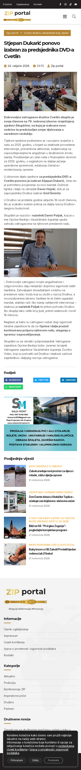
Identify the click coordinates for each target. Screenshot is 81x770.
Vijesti (64, 32)
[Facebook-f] (60, 4)
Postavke (53, 760)
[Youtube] (75, 4)
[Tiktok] (70, 4)
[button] (65, 16)
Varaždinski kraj (51, 32)
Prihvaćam (17, 760)
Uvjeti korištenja (17, 749)
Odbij (35, 760)
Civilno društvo (32, 32)
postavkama (66, 746)
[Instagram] (65, 4)
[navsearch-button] (74, 16)
